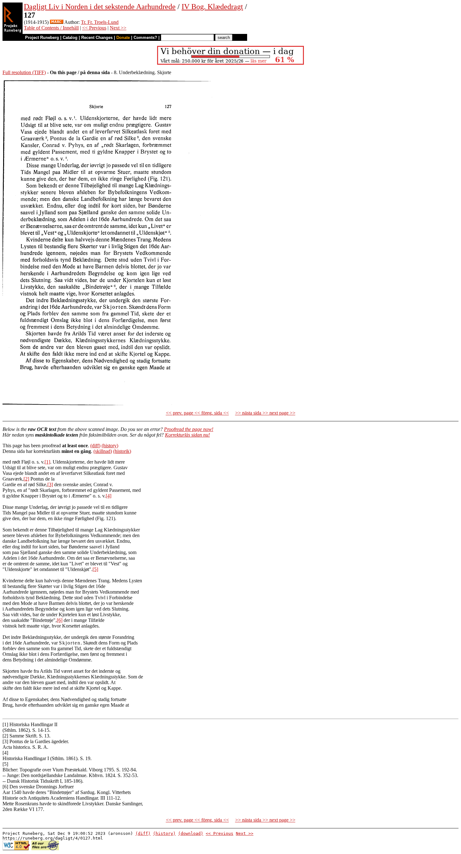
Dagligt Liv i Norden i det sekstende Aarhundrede (100, 7)
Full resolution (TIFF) (24, 72)
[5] (95, 569)
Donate (123, 37)
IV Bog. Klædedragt (212, 7)
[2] (26, 478)
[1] (47, 462)
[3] (50, 484)
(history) (110, 445)
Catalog (70, 37)
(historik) (122, 451)
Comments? (145, 37)
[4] (108, 495)
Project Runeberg (42, 37)
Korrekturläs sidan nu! (187, 435)
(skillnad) (102, 451)
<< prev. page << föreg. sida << (197, 413)
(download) (190, 833)
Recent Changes (97, 37)
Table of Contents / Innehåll (51, 27)
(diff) (95, 445)
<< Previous (94, 27)
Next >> (118, 27)
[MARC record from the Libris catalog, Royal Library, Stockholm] (56, 22)
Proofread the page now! (188, 429)
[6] (59, 620)
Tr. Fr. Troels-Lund (100, 22)
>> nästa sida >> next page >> (265, 413)
